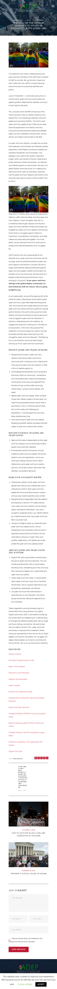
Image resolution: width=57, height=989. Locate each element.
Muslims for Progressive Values (20, 692)
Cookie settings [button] (25, 984)
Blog (29, 20)
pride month (18, 758)
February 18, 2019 (28, 870)
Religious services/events (18, 679)
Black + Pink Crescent (17, 667)
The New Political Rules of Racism (29, 874)
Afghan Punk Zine (15, 751)
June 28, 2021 (18, 20)
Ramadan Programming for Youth (21, 660)
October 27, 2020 (28, 830)
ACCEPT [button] (41, 984)
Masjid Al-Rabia (15, 654)
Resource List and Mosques (19, 673)
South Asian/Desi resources (19, 707)
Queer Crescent (14, 685)
